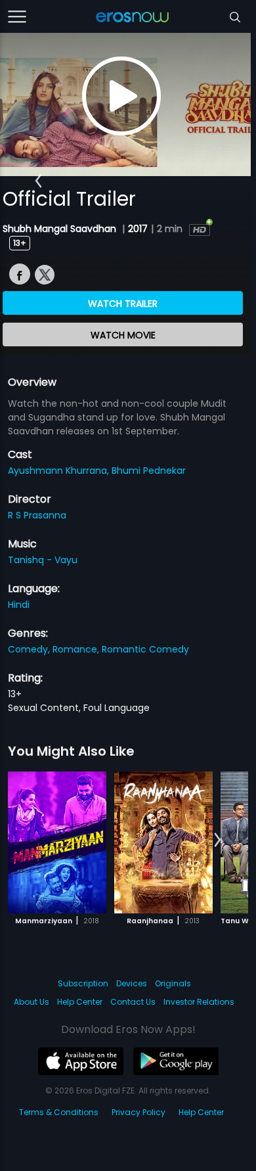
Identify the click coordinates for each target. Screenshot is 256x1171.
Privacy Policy (138, 1112)
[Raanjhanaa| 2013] (163, 842)
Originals (173, 983)
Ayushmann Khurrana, (60, 470)
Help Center (79, 1001)
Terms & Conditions (58, 1112)
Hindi (19, 604)
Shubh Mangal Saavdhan (61, 228)
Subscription (83, 983)
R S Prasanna (37, 515)
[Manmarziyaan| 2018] (57, 842)
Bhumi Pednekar (149, 470)
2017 (138, 228)
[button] (38, 181)
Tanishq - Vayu (42, 559)
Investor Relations (198, 1001)
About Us (31, 1001)
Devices (131, 983)
